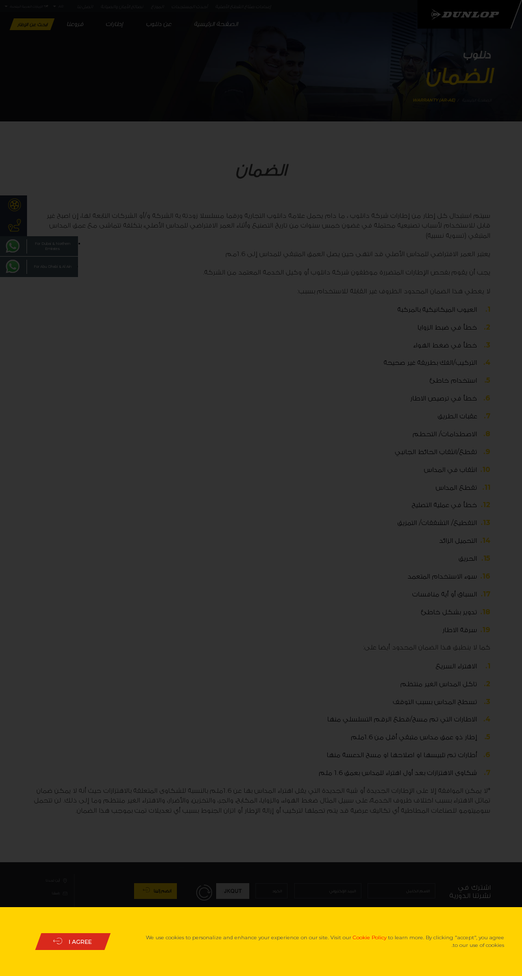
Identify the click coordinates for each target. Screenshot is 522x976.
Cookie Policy (369, 937)
